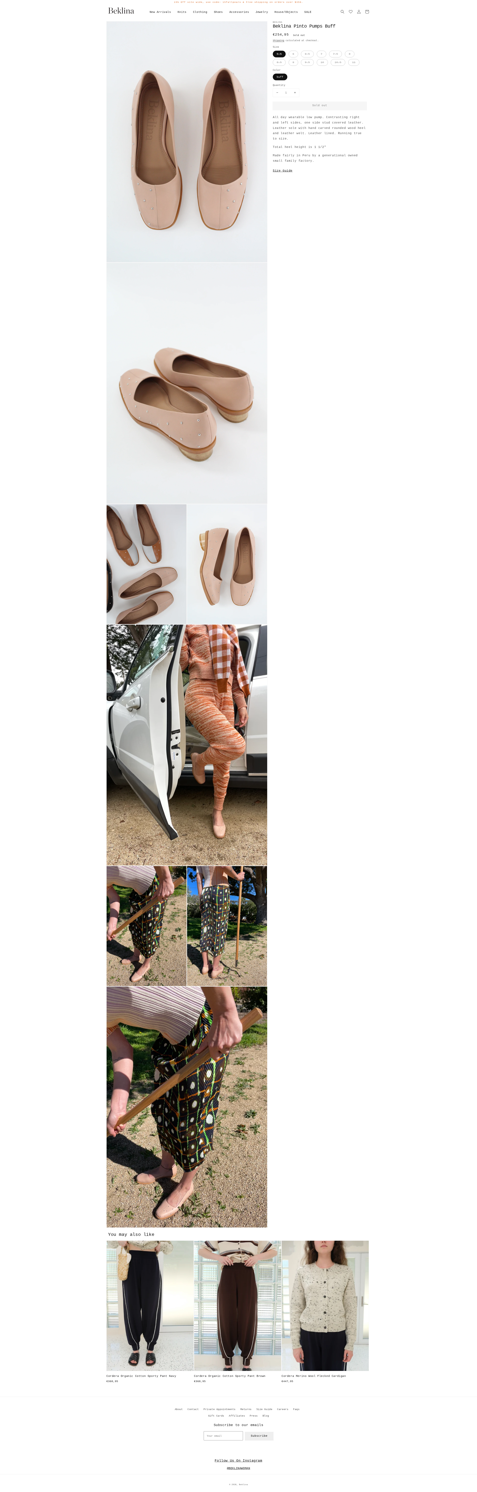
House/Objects (286, 12)
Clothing (200, 12)
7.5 (335, 54)
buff (280, 76)
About (179, 1409)
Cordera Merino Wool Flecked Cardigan (314, 1376)
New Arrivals (160, 12)
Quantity (279, 85)
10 (322, 62)
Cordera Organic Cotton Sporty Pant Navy (141, 1376)
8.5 (279, 62)
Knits (182, 12)
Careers (282, 1409)
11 (354, 62)
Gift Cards (216, 1415)
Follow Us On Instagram (238, 1461)
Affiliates (237, 1415)
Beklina (243, 1485)
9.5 (307, 62)
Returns (246, 1409)
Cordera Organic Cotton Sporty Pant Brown (230, 1376)
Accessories (239, 12)
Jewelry (261, 12)
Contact (193, 1409)
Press (254, 1415)
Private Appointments (219, 1409)
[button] (342, 12)
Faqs (296, 1409)
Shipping (278, 40)
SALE (307, 12)
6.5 (307, 54)
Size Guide (283, 171)
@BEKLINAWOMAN (238, 1468)
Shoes (218, 12)
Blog (266, 1415)
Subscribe (259, 1436)
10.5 (338, 62)
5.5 (279, 54)
